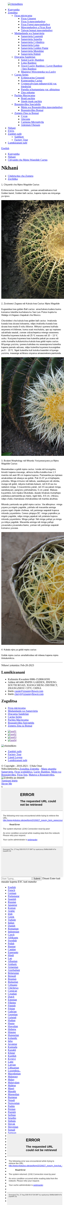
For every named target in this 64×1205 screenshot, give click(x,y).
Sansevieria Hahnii (31, 54)
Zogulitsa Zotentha (29, 768)
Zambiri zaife (15, 133)
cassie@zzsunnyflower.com (28, 691)
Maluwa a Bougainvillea (41, 774)
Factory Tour (21, 139)
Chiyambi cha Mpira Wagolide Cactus (27, 159)
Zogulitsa (13, 12)
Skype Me (6, 783)
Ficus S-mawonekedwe (33, 21)
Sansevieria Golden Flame (34, 48)
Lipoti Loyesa (15, 757)
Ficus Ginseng (28, 18)
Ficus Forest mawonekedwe (35, 24)
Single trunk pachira (31, 101)
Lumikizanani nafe (17, 142)
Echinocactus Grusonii (32, 77)
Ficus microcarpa (23, 15)
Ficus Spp (22, 774)
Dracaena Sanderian (24, 57)
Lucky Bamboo (42, 771)
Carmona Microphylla (32, 122)
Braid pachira (28, 98)
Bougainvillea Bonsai (32, 110)
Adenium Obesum (30, 125)
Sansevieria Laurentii (32, 36)
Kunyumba (14, 9)
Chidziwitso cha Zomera (20, 176)
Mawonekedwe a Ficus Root (36, 27)
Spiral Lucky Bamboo (32, 59)
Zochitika (13, 178)
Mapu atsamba (48, 768)
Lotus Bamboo (28, 62)
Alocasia (25, 119)
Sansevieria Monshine (32, 51)
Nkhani (12, 128)
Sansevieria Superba (31, 39)
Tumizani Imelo (9, 780)
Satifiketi (19, 136)
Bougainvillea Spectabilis (27, 104)
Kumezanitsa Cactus (31, 80)
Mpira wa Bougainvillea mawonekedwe (42, 107)
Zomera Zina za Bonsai (26, 113)
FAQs (11, 130)
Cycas (24, 116)
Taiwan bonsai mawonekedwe (37, 30)
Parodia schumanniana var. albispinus (40, 89)
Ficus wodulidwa (23, 771)
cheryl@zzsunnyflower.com (28, 694)
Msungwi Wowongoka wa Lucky (38, 71)
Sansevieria (7, 771)
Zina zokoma (28, 92)
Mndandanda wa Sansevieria (29, 33)
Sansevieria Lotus (30, 45)
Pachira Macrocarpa (24, 95)
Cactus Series (21, 74)
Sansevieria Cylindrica (32, 42)
